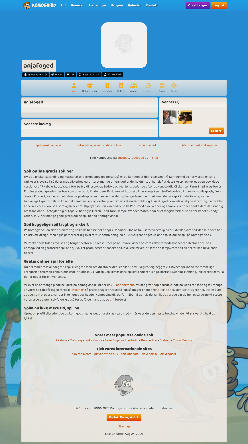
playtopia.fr (168, 354)
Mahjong (76, 340)
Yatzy (98, 340)
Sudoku (165, 340)
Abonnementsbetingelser (199, 145)
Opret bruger (197, 5)
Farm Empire (114, 340)
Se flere (216, 131)
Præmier (78, 289)
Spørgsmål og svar (48, 145)
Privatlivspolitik (149, 145)
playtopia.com (82, 354)
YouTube (123, 157)
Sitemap (124, 426)
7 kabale (61, 340)
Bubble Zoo (149, 340)
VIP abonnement (122, 284)
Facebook (137, 157)
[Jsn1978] (169, 117)
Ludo (88, 340)
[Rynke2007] (185, 117)
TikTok (153, 157)
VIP (112, 299)
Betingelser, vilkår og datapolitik (98, 145)
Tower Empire (182, 340)
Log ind (219, 5)
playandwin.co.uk (106, 354)
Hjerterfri (131, 340)
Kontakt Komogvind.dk (124, 417)
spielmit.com (130, 354)
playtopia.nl (149, 354)
